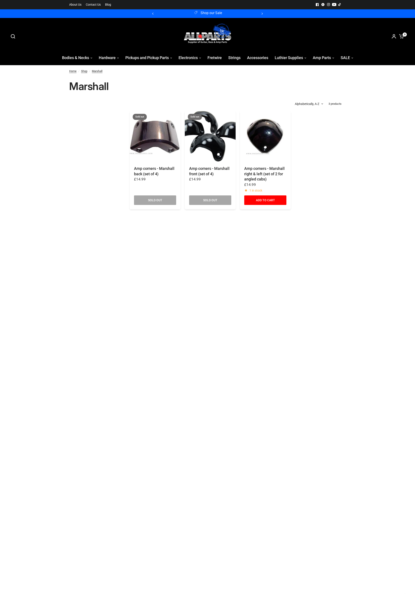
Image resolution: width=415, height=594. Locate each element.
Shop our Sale (193, 13)
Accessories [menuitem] (257, 57)
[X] (323, 4)
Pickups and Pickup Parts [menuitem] (147, 57)
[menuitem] (76, 4)
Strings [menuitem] (234, 57)
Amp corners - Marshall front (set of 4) (209, 171)
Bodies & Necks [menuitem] (75, 57)
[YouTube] (334, 4)
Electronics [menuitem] (188, 57)
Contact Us (93, 4)
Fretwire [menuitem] (215, 57)
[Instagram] (328, 4)
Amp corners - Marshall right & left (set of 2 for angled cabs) (264, 173)
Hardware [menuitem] (107, 57)
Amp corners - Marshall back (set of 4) (154, 171)
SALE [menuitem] (345, 57)
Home (73, 71)
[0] (400, 36)
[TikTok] (340, 4)
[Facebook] (317, 4)
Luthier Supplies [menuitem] (289, 57)
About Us (75, 4)
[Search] (14, 36)
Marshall (97, 71)
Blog (108, 4)
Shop (84, 71)
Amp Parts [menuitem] (322, 57)
